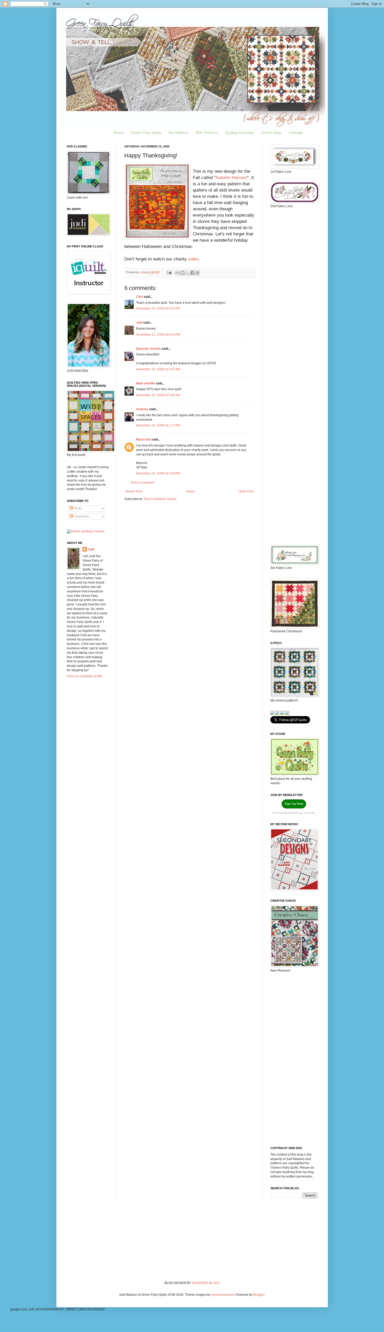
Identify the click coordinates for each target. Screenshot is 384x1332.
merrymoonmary (222, 1295)
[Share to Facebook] (192, 272)
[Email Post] (169, 272)
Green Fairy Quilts (146, 132)
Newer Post (134, 491)
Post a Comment (142, 482)
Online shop (271, 132)
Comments (81, 516)
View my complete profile (84, 676)
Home (119, 132)
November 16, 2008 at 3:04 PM (158, 473)
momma (142, 409)
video (193, 258)
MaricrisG (143, 439)
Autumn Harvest (231, 177)
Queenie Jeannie (148, 348)
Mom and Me (145, 383)
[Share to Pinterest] (197, 272)
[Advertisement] (293, 294)
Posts (77, 508)
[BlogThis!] (182, 272)
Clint (139, 297)
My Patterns (178, 132)
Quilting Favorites (239, 132)
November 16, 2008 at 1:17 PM (158, 425)
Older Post (245, 491)
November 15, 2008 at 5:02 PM (158, 308)
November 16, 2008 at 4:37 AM (158, 369)
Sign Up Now (293, 804)
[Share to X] (187, 272)
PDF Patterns (207, 132)
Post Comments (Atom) (160, 499)
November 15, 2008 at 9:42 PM (158, 334)
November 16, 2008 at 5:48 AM (158, 395)
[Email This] (177, 272)
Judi (139, 322)
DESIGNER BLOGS (206, 1283)
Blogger (258, 1295)
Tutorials (296, 132)
